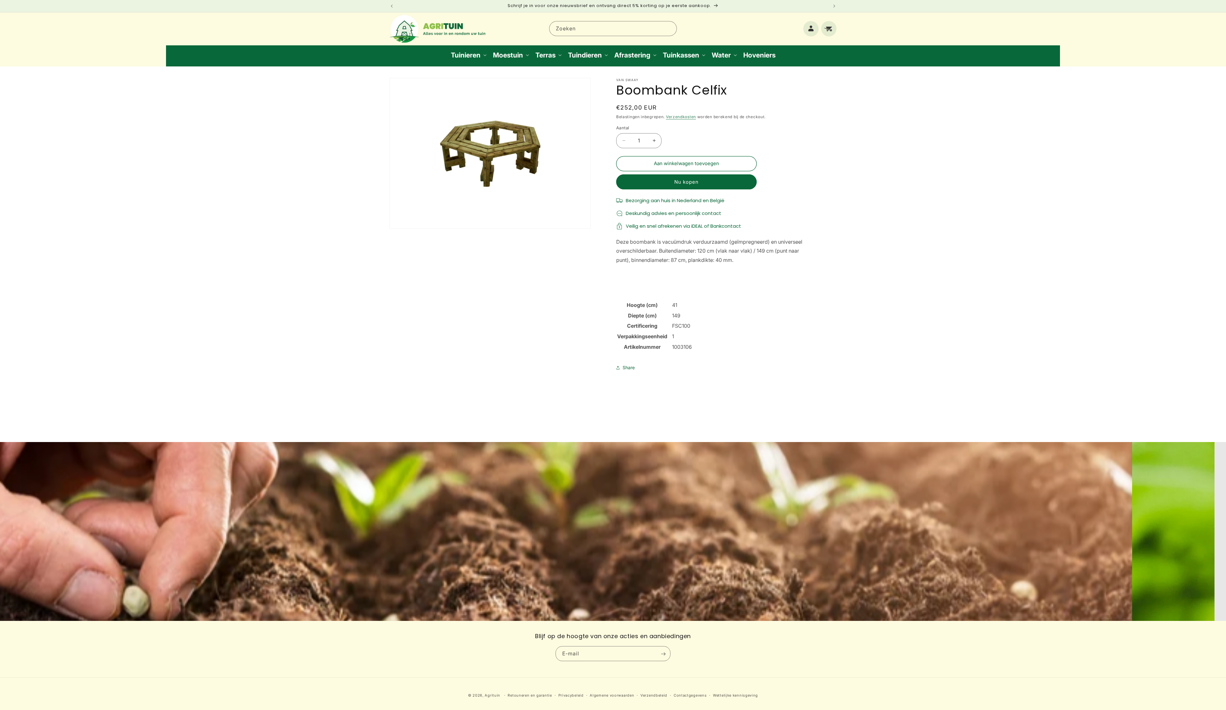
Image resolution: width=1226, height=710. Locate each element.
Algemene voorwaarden (612, 695)
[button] (468, 55)
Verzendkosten (681, 116)
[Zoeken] (669, 28)
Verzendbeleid (653, 695)
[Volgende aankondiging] (834, 6)
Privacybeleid (571, 695)
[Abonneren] (663, 653)
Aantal (622, 127)
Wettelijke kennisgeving (735, 695)
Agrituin (492, 695)
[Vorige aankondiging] (392, 6)
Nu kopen (686, 182)
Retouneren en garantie (530, 695)
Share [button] (629, 367)
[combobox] (613, 28)
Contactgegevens (690, 695)
